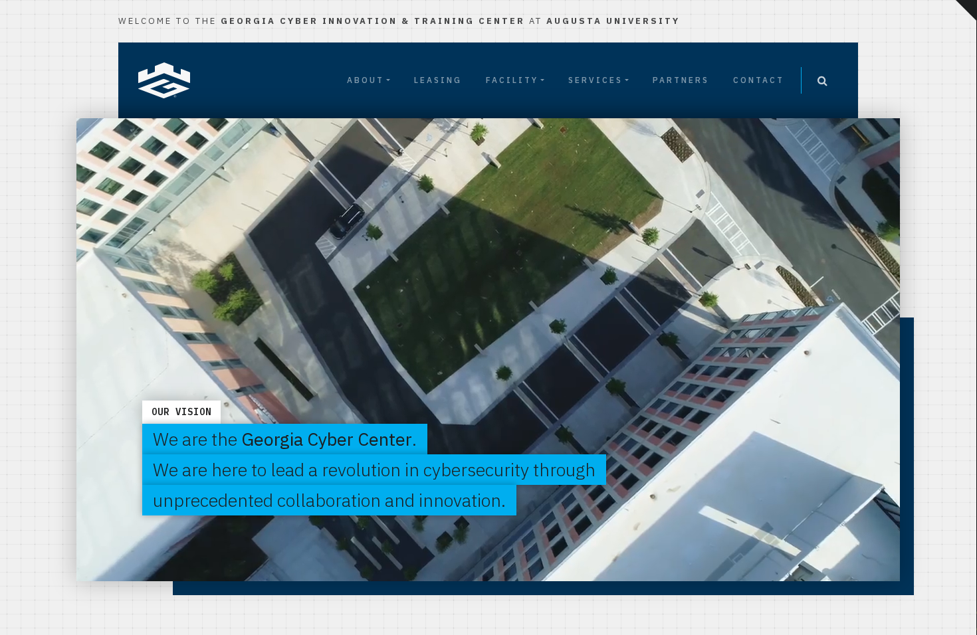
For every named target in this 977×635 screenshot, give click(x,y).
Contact (758, 80)
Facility (512, 80)
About (365, 80)
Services (595, 80)
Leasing (438, 80)
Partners (681, 80)
